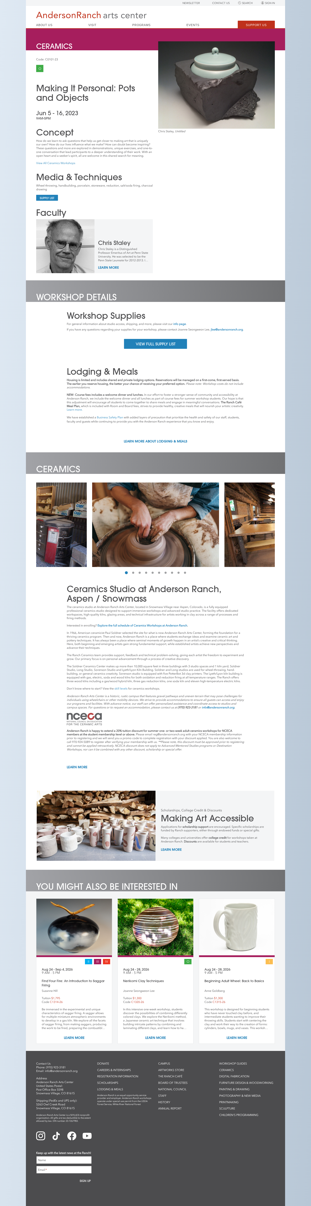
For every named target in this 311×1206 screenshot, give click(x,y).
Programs (141, 25)
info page (179, 324)
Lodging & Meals (110, 1089)
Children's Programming (238, 1115)
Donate (103, 1063)
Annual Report (170, 1108)
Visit (92, 25)
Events (192, 25)
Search (247, 3)
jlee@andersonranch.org (227, 329)
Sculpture (227, 1108)
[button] (126, 572)
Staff (162, 1095)
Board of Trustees (173, 1083)
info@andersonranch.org (61, 1071)
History (164, 1102)
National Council (172, 1089)
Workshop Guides (233, 1063)
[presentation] (39, 525)
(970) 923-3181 (56, 1067)
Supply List (47, 198)
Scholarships (107, 1083)
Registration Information (117, 1076)
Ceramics (226, 1070)
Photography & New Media (240, 1095)
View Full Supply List (155, 343)
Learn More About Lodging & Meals (155, 441)
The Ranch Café (170, 1076)
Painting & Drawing (234, 1089)
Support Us (256, 25)
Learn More (108, 268)
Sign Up (85, 1181)
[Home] (91, 14)
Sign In (270, 3)
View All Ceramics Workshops (55, 163)
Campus (164, 1063)
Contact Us (221, 3)
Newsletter (191, 3)
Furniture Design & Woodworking (246, 1083)
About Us (44, 25)
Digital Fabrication (234, 1076)
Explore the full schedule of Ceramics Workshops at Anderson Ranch (142, 625)
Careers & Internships (114, 1070)
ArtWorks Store (171, 1070)
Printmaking (228, 1102)
